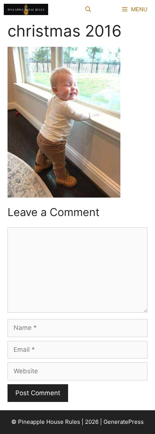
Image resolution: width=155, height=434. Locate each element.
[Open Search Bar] (88, 9)
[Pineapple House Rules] (26, 9)
